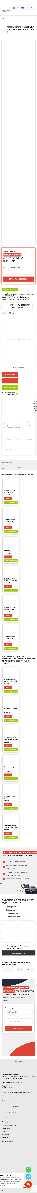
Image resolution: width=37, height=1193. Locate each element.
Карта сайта (6, 1128)
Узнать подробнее (18, 953)
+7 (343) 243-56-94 (8, 1088)
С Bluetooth (30, 970)
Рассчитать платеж (18, 1028)
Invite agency (11, 1190)
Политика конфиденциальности (12, 1096)
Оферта (4, 1100)
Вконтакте (5, 1113)
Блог (3, 1131)
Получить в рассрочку (10, 387)
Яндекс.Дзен (6, 1107)
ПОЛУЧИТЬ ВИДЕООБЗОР (18, 279)
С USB (19, 970)
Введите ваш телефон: (11, 267)
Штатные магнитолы (9, 1125)
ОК (3, 1117)
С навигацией (7, 970)
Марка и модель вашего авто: (15, 1008)
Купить (10, 381)
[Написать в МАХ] (23, 8)
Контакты (5, 1137)
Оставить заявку (10, 374)
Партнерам (5, 1134)
